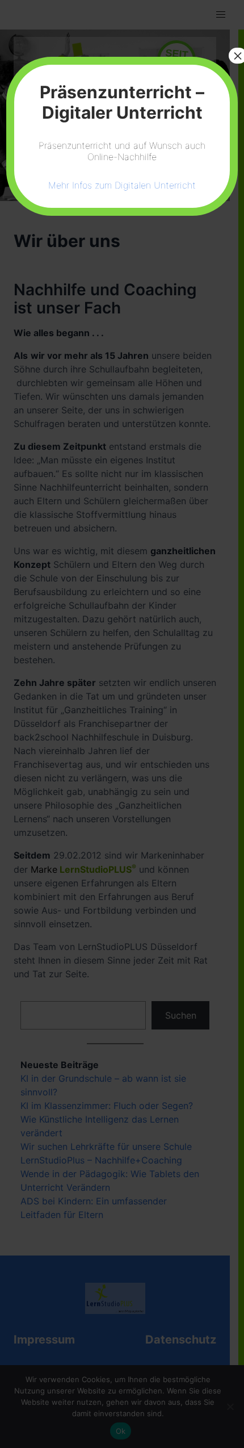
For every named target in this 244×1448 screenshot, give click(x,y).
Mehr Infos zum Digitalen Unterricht (122, 185)
